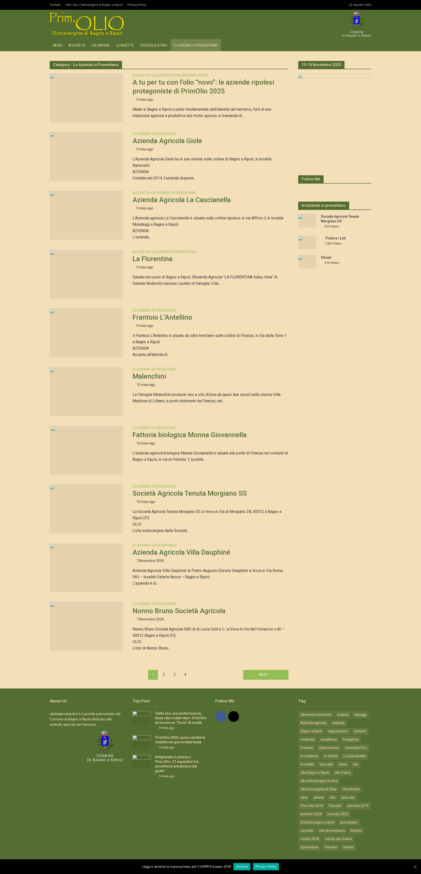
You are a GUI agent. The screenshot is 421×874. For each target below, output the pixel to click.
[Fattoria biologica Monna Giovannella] (86, 450)
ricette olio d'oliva (338, 839)
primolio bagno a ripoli (317, 822)
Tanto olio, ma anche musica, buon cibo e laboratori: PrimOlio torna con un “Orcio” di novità (181, 718)
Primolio (335, 806)
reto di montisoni (332, 831)
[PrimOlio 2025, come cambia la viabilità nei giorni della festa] (141, 741)
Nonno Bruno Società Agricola (179, 611)
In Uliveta (76, 45)
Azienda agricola (313, 723)
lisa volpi (326, 764)
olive (304, 797)
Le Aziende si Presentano (196, 45)
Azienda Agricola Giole (167, 141)
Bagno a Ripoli (311, 731)
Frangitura (351, 739)
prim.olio (347, 797)
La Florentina (152, 259)
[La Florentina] (86, 274)
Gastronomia (329, 748)
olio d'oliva (343, 773)
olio (355, 764)
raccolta (307, 831)
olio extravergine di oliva (319, 781)
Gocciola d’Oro (153, 45)
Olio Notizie (351, 789)
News (57, 45)
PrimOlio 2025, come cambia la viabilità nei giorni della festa (180, 740)
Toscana (330, 847)
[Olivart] (307, 261)
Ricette (356, 831)
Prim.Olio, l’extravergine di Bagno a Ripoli (94, 5)
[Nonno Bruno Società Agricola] (86, 626)
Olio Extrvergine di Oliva (318, 789)
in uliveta (331, 756)
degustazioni (338, 731)
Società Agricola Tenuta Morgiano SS (190, 493)
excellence (329, 739)
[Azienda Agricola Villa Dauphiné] (86, 567)
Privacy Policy (136, 5)
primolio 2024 (311, 814)
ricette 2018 (310, 839)
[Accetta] (414, 866)
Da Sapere (101, 45)
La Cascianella (354, 756)
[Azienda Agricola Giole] (86, 156)
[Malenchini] (86, 391)
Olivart (326, 257)
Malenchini (149, 376)
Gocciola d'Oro (356, 748)
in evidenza (309, 756)
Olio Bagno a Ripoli (315, 773)
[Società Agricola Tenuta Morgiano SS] (86, 508)
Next (263, 675)
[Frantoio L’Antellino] (86, 332)
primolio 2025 (337, 814)
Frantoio (307, 748)
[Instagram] (233, 716)
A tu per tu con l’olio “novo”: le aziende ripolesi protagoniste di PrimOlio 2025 (203, 86)
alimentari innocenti (316, 715)
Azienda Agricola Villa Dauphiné (181, 552)
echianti (360, 731)
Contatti (55, 5)
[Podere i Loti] (307, 242)
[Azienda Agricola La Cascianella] (86, 215)
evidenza (308, 739)
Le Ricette (125, 45)
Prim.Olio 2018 (312, 806)
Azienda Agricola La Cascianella (182, 200)
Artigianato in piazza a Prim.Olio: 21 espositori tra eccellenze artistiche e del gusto (177, 764)
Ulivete (348, 847)
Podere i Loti (335, 238)
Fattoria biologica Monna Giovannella (190, 435)
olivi (332, 797)
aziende (338, 723)
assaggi (360, 715)
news (343, 764)
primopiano (349, 822)
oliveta (319, 797)
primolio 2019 (357, 806)
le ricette (307, 764)
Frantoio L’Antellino (162, 317)
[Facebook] (220, 716)
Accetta (242, 866)
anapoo (343, 715)
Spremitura (309, 847)
